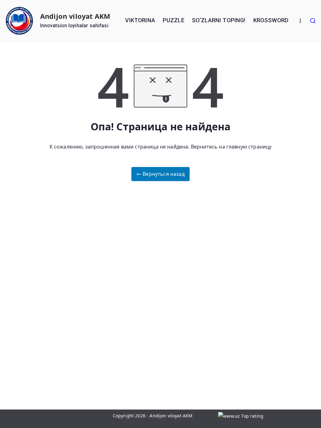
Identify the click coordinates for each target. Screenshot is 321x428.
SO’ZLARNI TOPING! (219, 20)
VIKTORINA (140, 20)
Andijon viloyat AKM (75, 16)
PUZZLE (173, 20)
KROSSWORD (270, 20)
